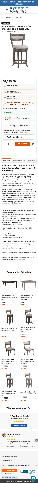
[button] (1, 440)
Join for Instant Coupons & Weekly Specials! (15, 465)
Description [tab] (6, 160)
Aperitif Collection (20, 108)
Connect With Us (7, 461)
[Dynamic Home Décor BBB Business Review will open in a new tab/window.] (28, 472)
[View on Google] (4, 435)
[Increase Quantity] (12, 144)
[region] (19, 73)
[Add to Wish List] (33, 144)
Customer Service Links (9, 456)
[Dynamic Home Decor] (19, 9)
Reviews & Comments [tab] (19, 160)
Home (2, 17)
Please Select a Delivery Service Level (18, 133)
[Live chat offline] (33, 478)
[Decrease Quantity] (5, 144)
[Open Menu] (2, 9)
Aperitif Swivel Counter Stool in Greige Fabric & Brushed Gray (16, 20)
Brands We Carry (10, 17)
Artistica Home (19, 17)
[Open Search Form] (7, 9)
